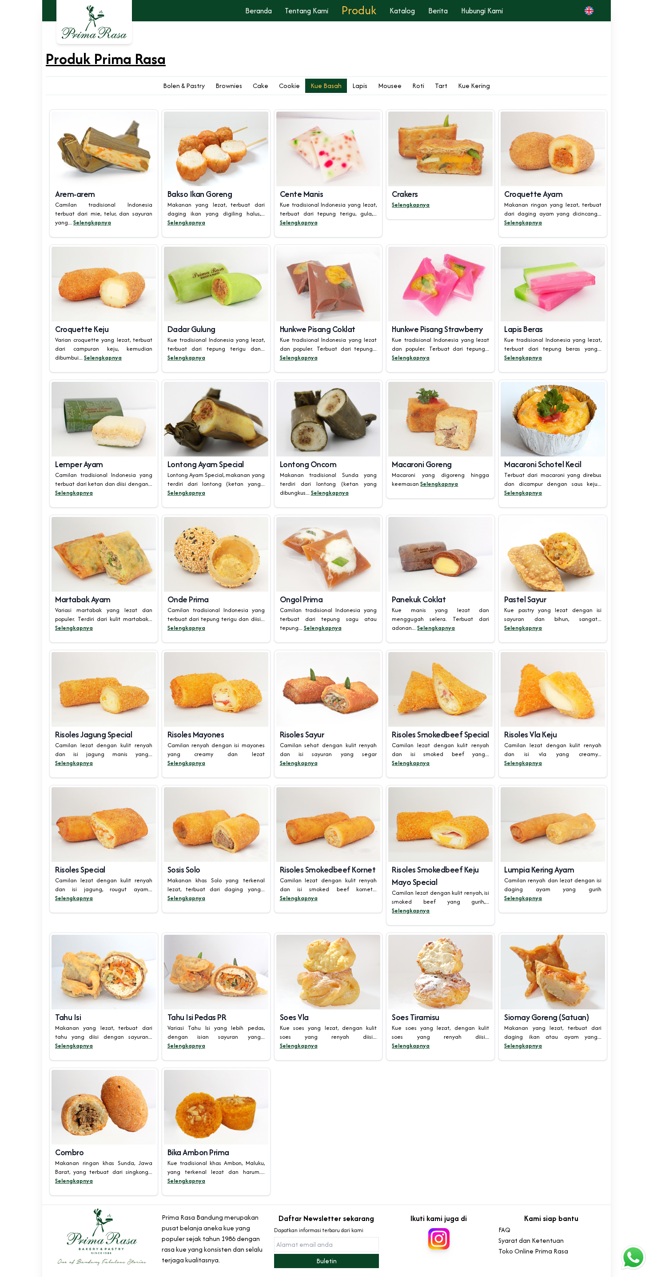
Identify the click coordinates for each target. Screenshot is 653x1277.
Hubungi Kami (482, 10)
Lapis (359, 85)
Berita (438, 10)
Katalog (402, 10)
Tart (441, 85)
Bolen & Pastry (184, 85)
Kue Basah (326, 85)
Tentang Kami (306, 10)
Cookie (289, 85)
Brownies (228, 85)
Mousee (390, 85)
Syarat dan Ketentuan (531, 1240)
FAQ (504, 1229)
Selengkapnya (92, 222)
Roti (418, 85)
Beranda (258, 10)
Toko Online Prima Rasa (533, 1251)
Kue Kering (474, 85)
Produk (359, 10)
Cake (260, 85)
